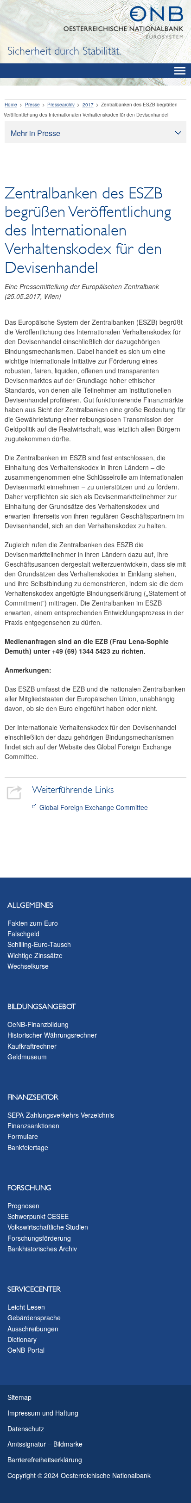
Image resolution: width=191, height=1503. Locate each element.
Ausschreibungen (32, 1328)
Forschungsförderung (39, 1238)
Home (11, 104)
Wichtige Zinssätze (35, 955)
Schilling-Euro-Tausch (39, 944)
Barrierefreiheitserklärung (44, 1459)
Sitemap (19, 1397)
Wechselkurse (28, 966)
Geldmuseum (27, 1056)
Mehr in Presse (35, 133)
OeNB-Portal (26, 1350)
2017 (88, 104)
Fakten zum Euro (32, 923)
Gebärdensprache (34, 1317)
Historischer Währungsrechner (52, 1034)
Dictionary (22, 1339)
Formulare (22, 1136)
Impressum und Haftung (42, 1412)
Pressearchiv (61, 104)
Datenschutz (25, 1428)
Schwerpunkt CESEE (38, 1216)
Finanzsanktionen (33, 1125)
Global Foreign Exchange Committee (93, 807)
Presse (32, 104)
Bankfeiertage (27, 1147)
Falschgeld (23, 933)
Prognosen (23, 1205)
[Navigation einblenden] (179, 70)
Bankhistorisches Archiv (42, 1248)
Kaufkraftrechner (32, 1046)
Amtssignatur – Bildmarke (45, 1443)
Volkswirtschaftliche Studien (47, 1226)
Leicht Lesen (26, 1306)
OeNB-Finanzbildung (38, 1024)
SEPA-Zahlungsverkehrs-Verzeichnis (60, 1115)
